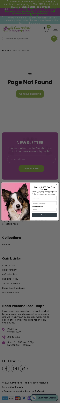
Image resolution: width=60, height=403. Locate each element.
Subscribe (44, 215)
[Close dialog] (56, 184)
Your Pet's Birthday (37, 206)
